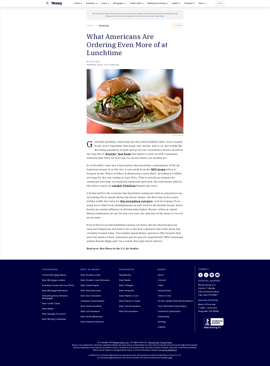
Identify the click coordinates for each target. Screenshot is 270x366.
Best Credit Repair (90, 285)
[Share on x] (206, 275)
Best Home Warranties (92, 317)
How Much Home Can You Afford (58, 285)
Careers (162, 327)
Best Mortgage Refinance (55, 291)
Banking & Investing (157, 3)
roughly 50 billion (124, 185)
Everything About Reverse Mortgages (55, 297)
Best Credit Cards (51, 303)
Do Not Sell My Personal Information (175, 301)
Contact (162, 280)
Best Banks (48, 309)
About (161, 275)
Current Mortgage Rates (54, 275)
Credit (77, 3)
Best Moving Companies (54, 319)
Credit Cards (135, 3)
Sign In (220, 3)
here (170, 358)
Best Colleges (126, 285)
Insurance (90, 3)
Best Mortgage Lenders (53, 280)
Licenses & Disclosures (169, 311)
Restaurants (104, 26)
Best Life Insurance (90, 311)
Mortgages (118, 3)
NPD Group (158, 169)
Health (175, 3)
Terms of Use (164, 296)
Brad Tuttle (95, 62)
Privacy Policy (164, 291)
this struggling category (136, 201)
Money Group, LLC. (121, 343)
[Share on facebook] (200, 275)
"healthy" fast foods (118, 154)
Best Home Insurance (91, 306)
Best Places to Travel (129, 301)
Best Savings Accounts (54, 314)
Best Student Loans (91, 275)
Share (179, 25)
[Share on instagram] (212, 275)
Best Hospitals (126, 291)
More (201, 3)
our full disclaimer (169, 350)
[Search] (47, 3)
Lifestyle (90, 26)
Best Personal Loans (91, 291)
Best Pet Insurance (128, 311)
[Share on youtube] (217, 275)
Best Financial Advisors (92, 322)
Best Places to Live (128, 296)
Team (160, 285)
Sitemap (162, 322)
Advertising (163, 317)
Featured (188, 3)
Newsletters (125, 275)
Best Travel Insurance (129, 306)
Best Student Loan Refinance (95, 280)
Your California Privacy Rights (172, 306)
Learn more (159, 16)
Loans (104, 3)
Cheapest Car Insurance (92, 301)
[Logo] (57, 3)
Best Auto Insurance (91, 296)
